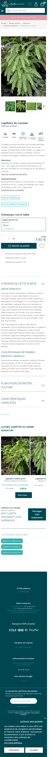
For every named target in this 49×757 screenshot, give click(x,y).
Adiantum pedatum (11, 26)
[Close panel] (45, 718)
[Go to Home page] (13, 4)
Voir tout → (24, 495)
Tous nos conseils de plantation (14, 174)
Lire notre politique (13, 743)
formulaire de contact (25, 608)
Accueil (3, 23)
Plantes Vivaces (14, 23)
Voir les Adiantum (10, 198)
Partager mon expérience (37, 514)
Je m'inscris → (23, 706)
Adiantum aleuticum (12, 541)
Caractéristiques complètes (12, 190)
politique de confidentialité (22, 712)
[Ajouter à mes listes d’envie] (42, 246)
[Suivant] (44, 106)
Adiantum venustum (12, 552)
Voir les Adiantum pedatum (15, 204)
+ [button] (14, 238)
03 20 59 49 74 (29, 606)
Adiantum (26, 23)
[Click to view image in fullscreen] (23, 66)
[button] (29, 4)
